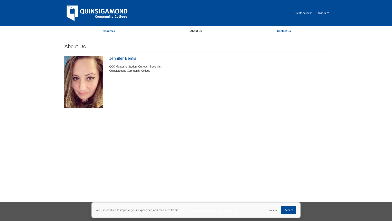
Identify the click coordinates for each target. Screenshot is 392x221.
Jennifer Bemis (122, 58)
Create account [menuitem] (303, 13)
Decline (272, 210)
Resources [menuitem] (108, 31)
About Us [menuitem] (196, 31)
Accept (288, 210)
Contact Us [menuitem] (284, 31)
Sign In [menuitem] (322, 13)
